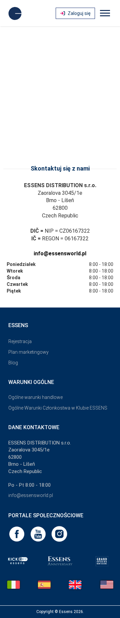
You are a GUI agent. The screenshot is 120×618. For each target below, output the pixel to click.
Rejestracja (20, 341)
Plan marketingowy (28, 352)
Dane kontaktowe (33, 427)
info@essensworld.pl (60, 253)
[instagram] (59, 534)
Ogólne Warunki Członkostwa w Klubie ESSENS (57, 408)
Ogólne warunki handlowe (35, 397)
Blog (13, 362)
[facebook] (17, 534)
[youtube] (39, 534)
